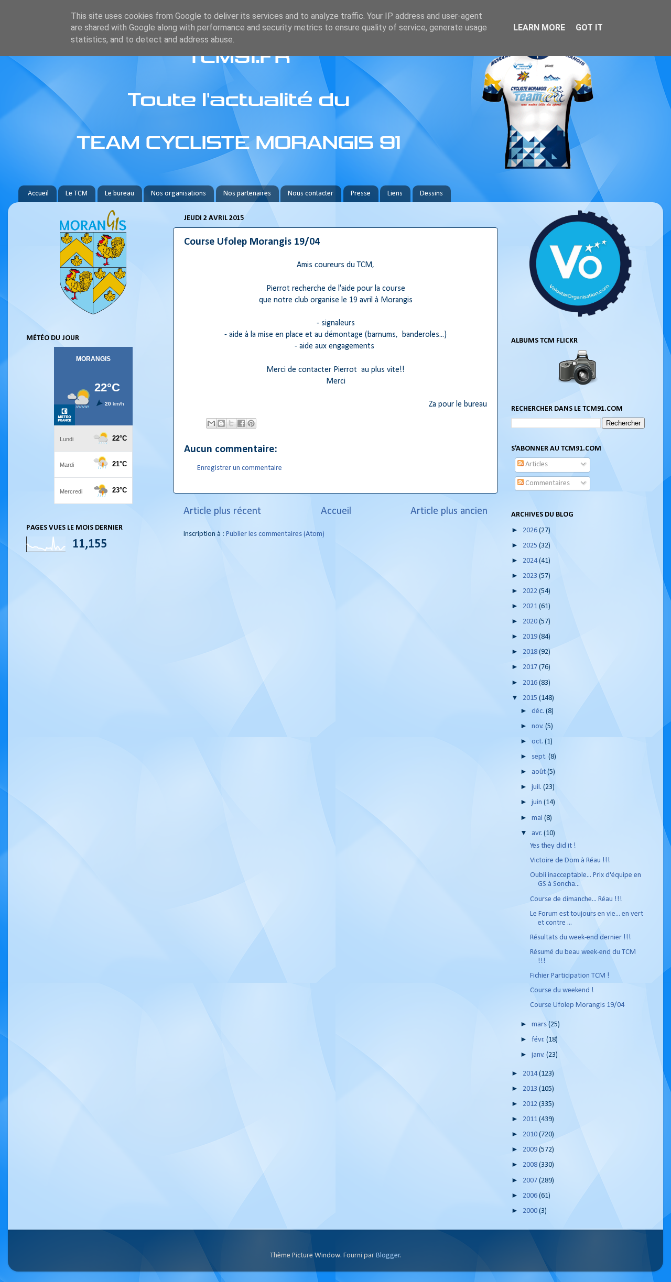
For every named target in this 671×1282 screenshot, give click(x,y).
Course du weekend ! (562, 990)
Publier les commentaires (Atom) (275, 534)
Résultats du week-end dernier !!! (580, 937)
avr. (538, 833)
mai (538, 818)
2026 (531, 530)
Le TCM (77, 194)
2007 (531, 1181)
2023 (531, 576)
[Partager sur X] (231, 423)
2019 (531, 637)
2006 (531, 1196)
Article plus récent (222, 511)
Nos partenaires (247, 194)
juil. (537, 787)
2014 (531, 1074)
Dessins (431, 194)
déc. (539, 711)
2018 (531, 652)
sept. (540, 757)
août (539, 772)
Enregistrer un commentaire (239, 468)
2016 (531, 683)
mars (540, 1024)
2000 (531, 1211)
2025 (531, 546)
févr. (539, 1040)
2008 (531, 1165)
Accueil (38, 194)
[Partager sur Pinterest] (251, 423)
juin (538, 802)
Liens (395, 194)
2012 (531, 1104)
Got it (589, 27)
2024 (531, 561)
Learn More (539, 27)
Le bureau (119, 194)
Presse (361, 194)
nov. (538, 726)
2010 (531, 1134)
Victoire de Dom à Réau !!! (570, 860)
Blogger (388, 1255)
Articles (536, 464)
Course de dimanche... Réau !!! (576, 899)
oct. (538, 742)
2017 (531, 667)
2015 (531, 698)
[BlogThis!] (221, 423)
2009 (531, 1150)
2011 (531, 1119)
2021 (531, 606)
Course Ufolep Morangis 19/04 (577, 1005)
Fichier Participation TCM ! (570, 976)
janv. (539, 1055)
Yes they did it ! (553, 846)
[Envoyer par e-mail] (211, 423)
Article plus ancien (449, 511)
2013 (531, 1089)
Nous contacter (310, 194)
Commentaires (547, 483)
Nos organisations (178, 194)
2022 (531, 591)
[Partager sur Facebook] (241, 423)
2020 (531, 622)
